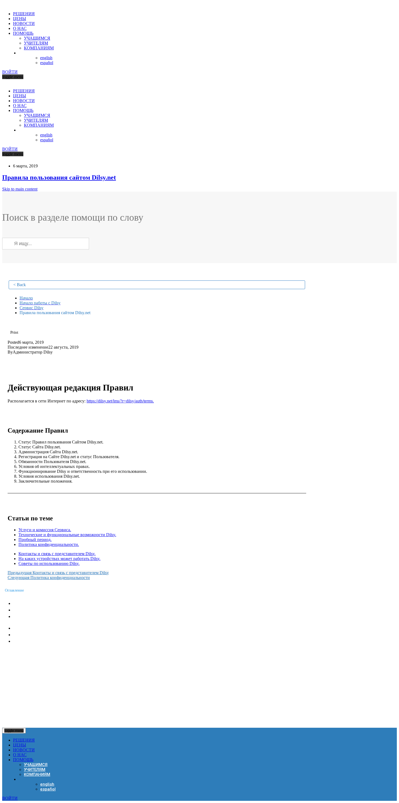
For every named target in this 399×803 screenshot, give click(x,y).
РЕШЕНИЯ (24, 13)
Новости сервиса (30, 603)
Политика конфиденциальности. (48, 544)
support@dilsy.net (31, 674)
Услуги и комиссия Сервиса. (44, 529)
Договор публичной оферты (41, 641)
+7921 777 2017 (26, 662)
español (46, 62)
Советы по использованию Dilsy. (49, 563)
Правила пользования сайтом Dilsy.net (59, 177)
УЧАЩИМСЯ (37, 38)
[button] (14, 332)
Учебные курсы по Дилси (38, 634)
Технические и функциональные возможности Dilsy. (67, 534)
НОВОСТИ (24, 23)
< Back (19, 284)
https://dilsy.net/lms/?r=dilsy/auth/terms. (120, 401)
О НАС (20, 28)
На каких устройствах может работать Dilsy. (59, 558)
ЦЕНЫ (19, 18)
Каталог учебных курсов (37, 628)
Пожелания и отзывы (34, 610)
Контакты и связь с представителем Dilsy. (57, 553)
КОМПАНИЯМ (39, 48)
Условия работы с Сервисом (42, 616)
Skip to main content (19, 189)
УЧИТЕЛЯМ (36, 43)
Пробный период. (35, 539)
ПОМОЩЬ (23, 33)
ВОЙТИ (10, 72)
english (46, 57)
